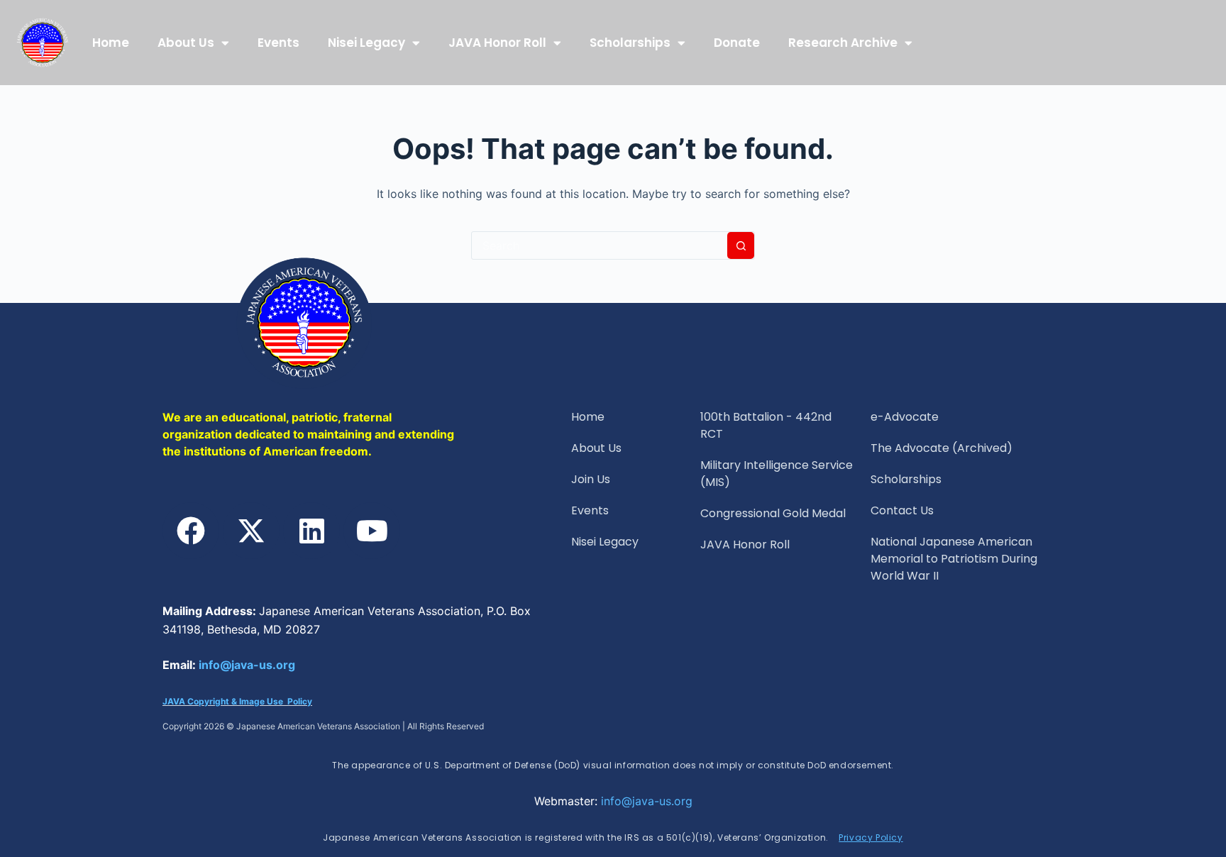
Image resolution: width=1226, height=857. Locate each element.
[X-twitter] (251, 530)
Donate (737, 42)
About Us (186, 42)
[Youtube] (371, 530)
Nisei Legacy (366, 42)
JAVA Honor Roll (497, 42)
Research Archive (843, 42)
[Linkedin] (311, 530)
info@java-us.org (247, 665)
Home (110, 42)
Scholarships (630, 42)
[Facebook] (190, 530)
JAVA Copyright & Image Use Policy (237, 701)
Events (278, 42)
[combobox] (599, 245)
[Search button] (740, 245)
